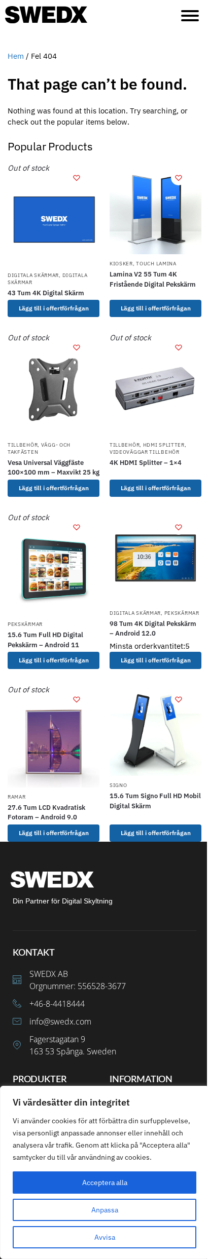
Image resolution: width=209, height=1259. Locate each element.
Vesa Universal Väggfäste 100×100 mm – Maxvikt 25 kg (53, 467)
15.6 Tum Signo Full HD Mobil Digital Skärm (155, 801)
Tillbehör (23, 445)
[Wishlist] (76, 177)
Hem (16, 56)
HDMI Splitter (164, 445)
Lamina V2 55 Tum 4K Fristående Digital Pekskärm (153, 279)
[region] (104, 1172)
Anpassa (104, 1209)
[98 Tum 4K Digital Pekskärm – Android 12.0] (155, 558)
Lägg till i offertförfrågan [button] (156, 660)
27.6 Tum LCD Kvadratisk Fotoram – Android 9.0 (46, 812)
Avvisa (104, 1237)
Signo (118, 785)
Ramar (17, 797)
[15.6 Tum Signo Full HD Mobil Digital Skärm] (155, 730)
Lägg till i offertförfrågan (54, 308)
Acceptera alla (104, 1182)
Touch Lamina (156, 263)
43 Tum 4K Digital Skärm (46, 293)
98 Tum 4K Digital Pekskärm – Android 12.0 (153, 628)
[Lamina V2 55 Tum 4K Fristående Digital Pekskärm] (155, 208)
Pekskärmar (25, 624)
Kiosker (121, 263)
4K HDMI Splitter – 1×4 (146, 462)
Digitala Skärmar (33, 275)
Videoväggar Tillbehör (145, 452)
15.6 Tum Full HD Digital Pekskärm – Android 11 (45, 640)
